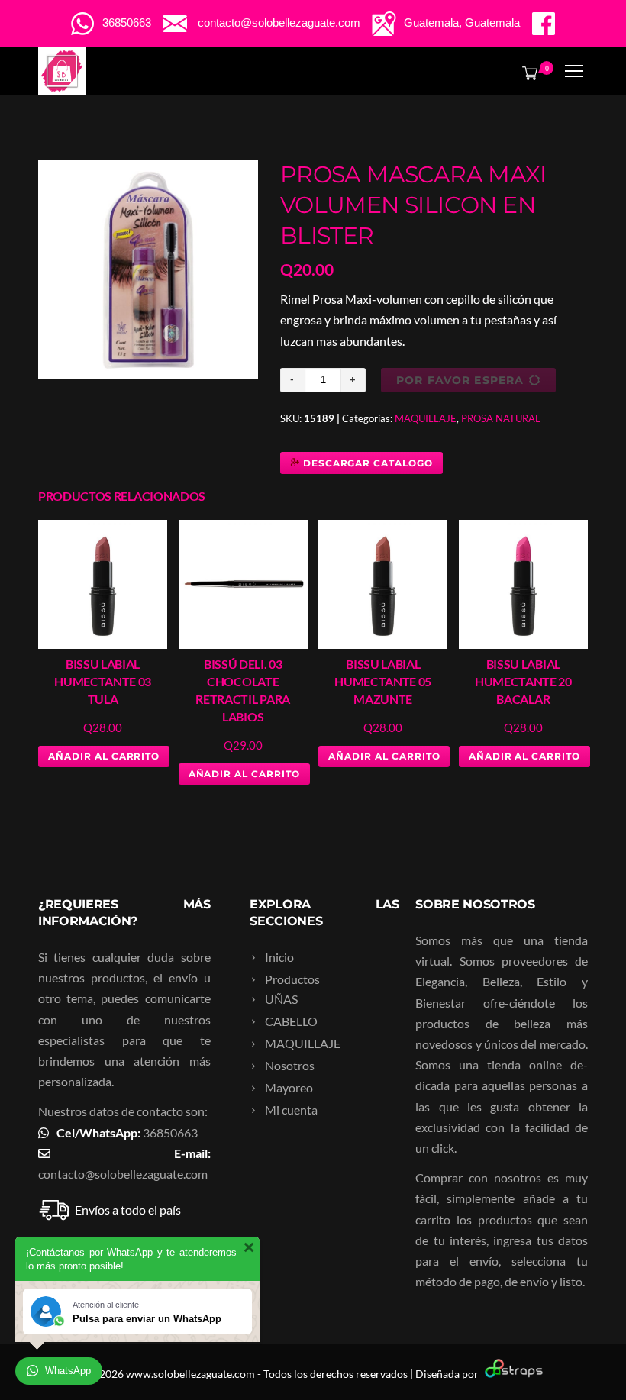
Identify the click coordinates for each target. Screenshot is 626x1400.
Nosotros (290, 1065)
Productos (292, 979)
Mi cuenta (291, 1109)
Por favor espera (460, 380)
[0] (527, 72)
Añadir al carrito (104, 756)
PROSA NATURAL (500, 418)
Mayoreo (289, 1087)
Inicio (279, 957)
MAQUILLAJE (426, 418)
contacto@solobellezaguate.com (123, 1173)
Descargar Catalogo (366, 463)
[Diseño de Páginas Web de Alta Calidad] (512, 1373)
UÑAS (281, 999)
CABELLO (291, 1021)
